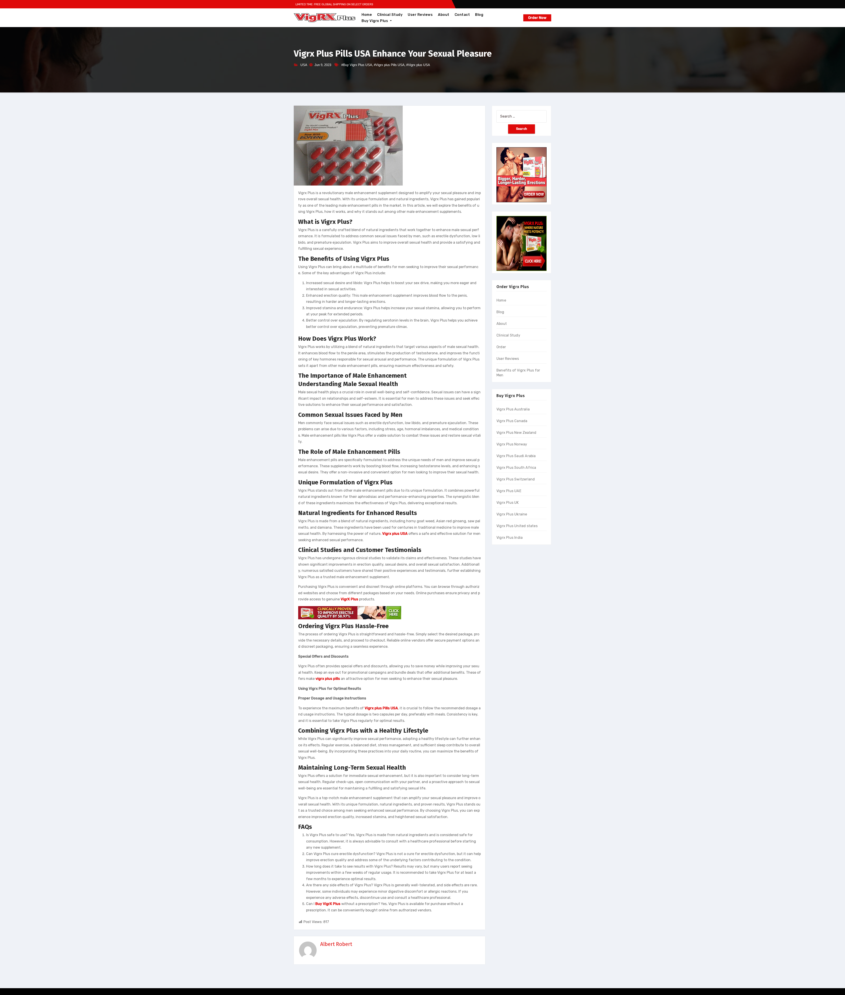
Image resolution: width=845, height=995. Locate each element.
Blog (479, 15)
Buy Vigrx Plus (375, 21)
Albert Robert (336, 944)
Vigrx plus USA (395, 534)
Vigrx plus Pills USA (381, 708)
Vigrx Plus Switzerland (515, 479)
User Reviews (420, 15)
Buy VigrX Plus (327, 904)
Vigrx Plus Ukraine (511, 514)
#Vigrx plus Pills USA (389, 65)
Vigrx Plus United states (517, 526)
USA (303, 65)
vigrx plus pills (328, 679)
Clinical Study (389, 15)
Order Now (537, 18)
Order (501, 347)
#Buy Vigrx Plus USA (356, 65)
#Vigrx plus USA (418, 65)
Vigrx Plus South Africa (516, 467)
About (443, 15)
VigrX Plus (349, 599)
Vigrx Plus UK (507, 502)
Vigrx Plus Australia (513, 409)
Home (367, 15)
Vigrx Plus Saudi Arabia (516, 456)
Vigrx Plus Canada (511, 421)
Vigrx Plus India (509, 537)
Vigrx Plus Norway (511, 444)
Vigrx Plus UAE (508, 491)
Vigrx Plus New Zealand (516, 432)
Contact (462, 15)
